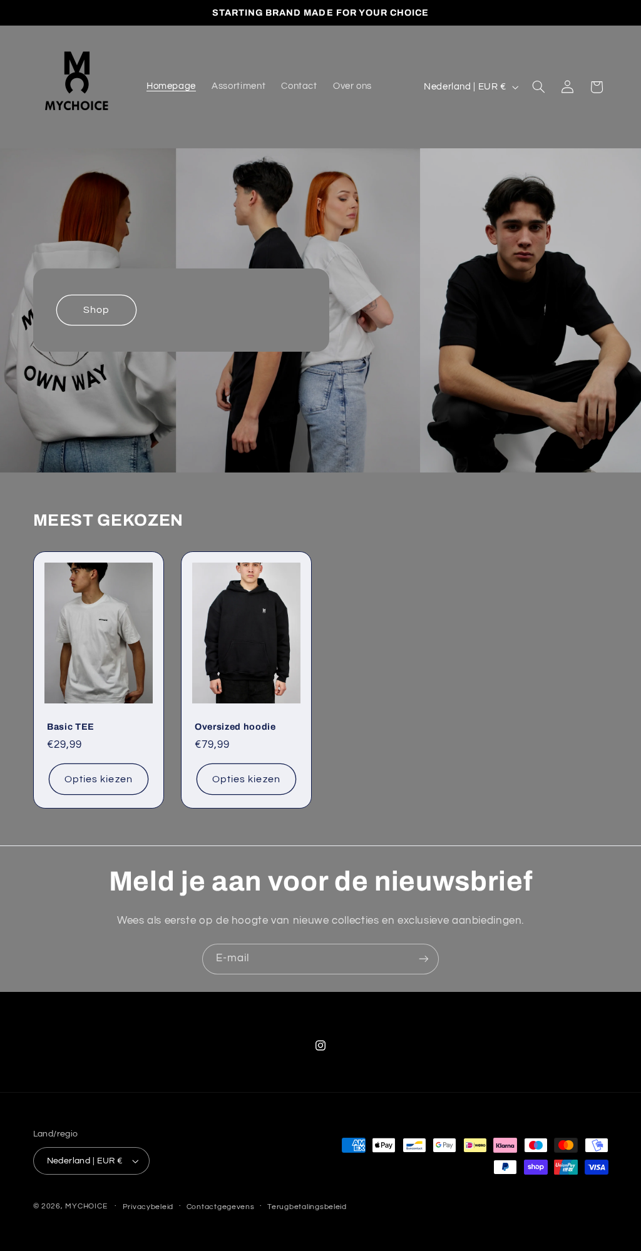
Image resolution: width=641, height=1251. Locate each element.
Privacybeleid (148, 1206)
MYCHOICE (86, 1206)
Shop (96, 310)
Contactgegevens (221, 1206)
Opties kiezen (98, 779)
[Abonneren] (423, 959)
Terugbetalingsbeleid (307, 1206)
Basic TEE (71, 727)
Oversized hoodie (235, 727)
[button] (538, 87)
